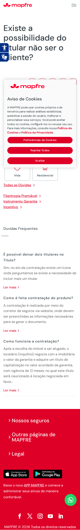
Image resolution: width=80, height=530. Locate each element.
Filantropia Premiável (20, 196)
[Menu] (73, 5)
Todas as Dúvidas (17, 185)
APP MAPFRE (34, 485)
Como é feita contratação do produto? (38, 298)
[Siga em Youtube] (50, 516)
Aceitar (40, 160)
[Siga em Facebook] (19, 516)
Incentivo (10, 207)
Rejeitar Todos (40, 150)
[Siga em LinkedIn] (60, 516)
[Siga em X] (29, 516)
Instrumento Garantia (20, 201)
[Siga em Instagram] (40, 516)
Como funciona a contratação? (31, 341)
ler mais (9, 287)
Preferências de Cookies (40, 140)
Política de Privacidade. (37, 132)
